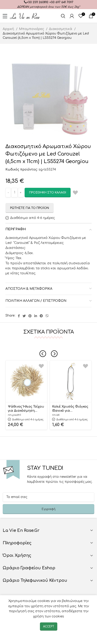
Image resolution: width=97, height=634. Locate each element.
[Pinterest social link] (30, 316)
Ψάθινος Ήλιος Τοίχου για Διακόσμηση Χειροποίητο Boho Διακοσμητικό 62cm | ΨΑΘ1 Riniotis (26, 409)
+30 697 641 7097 (61, 2)
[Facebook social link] (18, 316)
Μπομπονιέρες (32, 29)
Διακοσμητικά (61, 29)
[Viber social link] (47, 316)
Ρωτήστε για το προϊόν (29, 208)
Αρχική (9, 29)
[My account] (71, 15)
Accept (48, 626)
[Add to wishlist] (41, 366)
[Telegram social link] (41, 316)
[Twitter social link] (24, 316)
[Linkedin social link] (35, 316)
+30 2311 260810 (37, 2)
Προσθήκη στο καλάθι (47, 192)
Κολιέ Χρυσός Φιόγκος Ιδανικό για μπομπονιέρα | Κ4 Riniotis (70, 409)
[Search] (63, 15)
